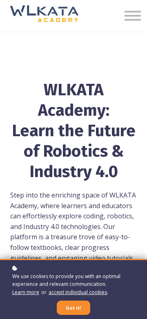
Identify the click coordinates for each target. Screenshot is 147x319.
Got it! (73, 308)
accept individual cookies (78, 292)
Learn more (25, 292)
